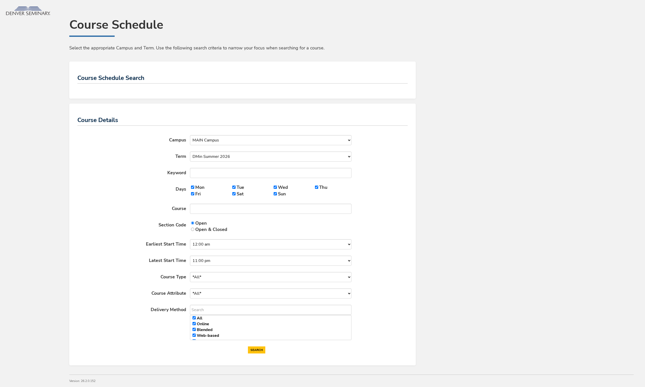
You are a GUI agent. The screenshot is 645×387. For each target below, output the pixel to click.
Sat (240, 194)
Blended (205, 330)
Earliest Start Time (166, 244)
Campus (177, 140)
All (199, 318)
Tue (240, 187)
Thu (323, 187)
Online (203, 324)
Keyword (176, 173)
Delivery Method (168, 310)
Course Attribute (168, 293)
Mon (200, 187)
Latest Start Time (167, 260)
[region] (270, 327)
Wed (283, 187)
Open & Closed (211, 229)
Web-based (208, 335)
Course (179, 208)
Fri (198, 194)
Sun (282, 194)
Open (201, 223)
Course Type (173, 277)
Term (180, 156)
